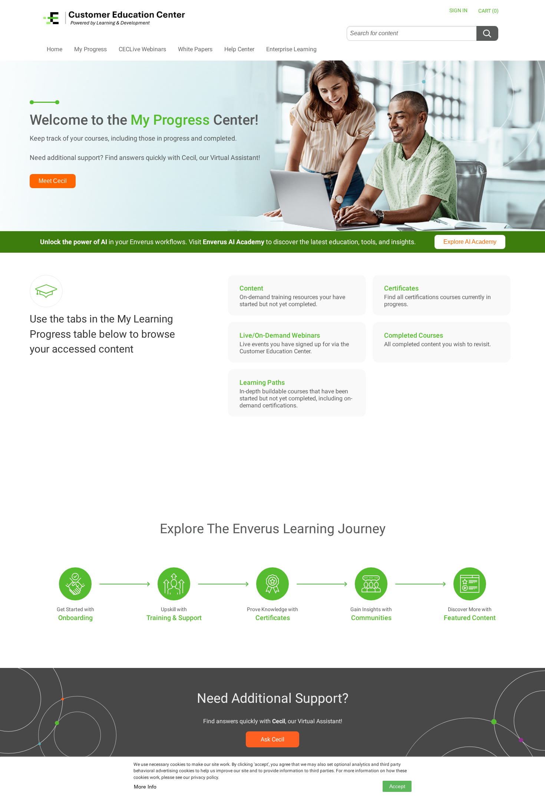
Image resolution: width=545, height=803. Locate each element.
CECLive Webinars (142, 49)
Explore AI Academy (469, 242)
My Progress (90, 49)
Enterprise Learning (291, 49)
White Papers (195, 49)
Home (54, 49)
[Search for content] (487, 33)
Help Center (239, 49)
